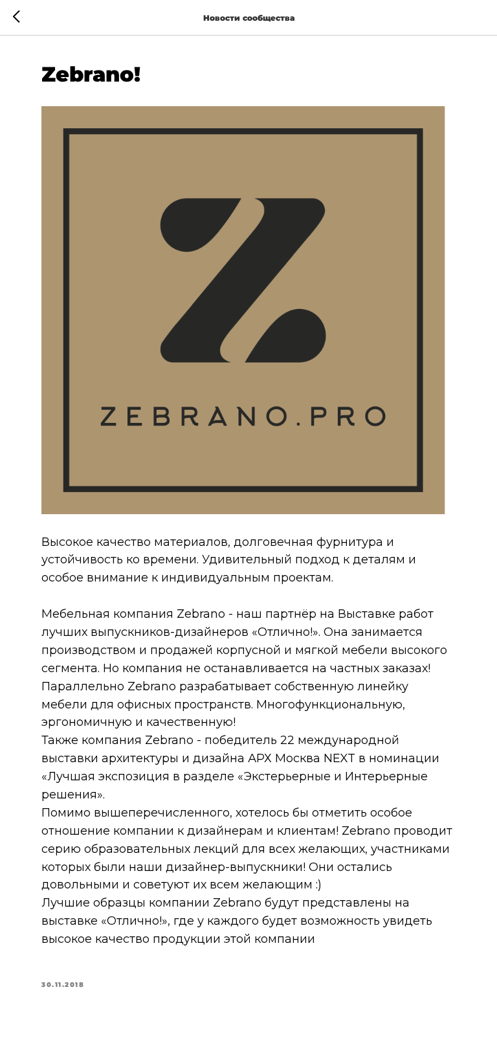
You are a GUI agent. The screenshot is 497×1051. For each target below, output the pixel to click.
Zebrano (201, 614)
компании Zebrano (205, 903)
